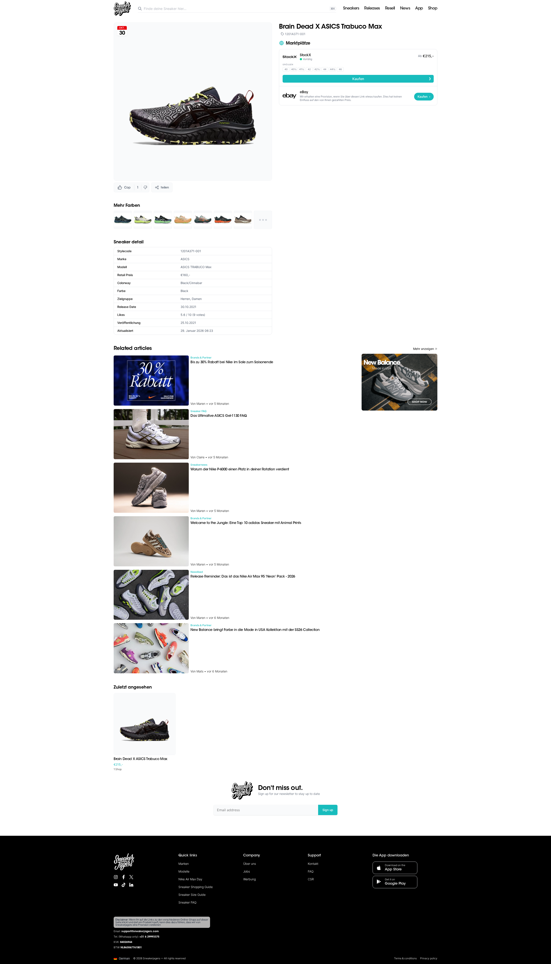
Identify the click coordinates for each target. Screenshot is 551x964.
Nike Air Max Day (190, 879)
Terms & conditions (405, 958)
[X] (131, 877)
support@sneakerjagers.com (140, 931)
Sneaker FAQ (187, 902)
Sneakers (351, 9)
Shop (432, 9)
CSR (311, 879)
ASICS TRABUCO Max (196, 267)
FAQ (311, 871)
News (405, 9)
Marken (183, 863)
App (419, 9)
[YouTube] (116, 885)
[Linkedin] (131, 885)
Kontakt (313, 863)
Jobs (246, 871)
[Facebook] (123, 877)
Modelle (183, 871)
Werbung (249, 879)
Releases (372, 9)
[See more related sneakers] (263, 220)
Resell (390, 9)
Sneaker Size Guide (192, 894)
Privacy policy (428, 958)
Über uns (249, 863)
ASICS (185, 259)
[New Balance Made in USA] (399, 382)
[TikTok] (123, 885)
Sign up (327, 810)
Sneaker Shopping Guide (195, 887)
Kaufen (391, 78)
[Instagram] (116, 877)
